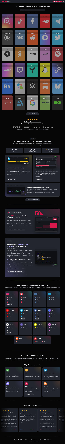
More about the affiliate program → (16, 229)
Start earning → (11, 179)
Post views (10, 304)
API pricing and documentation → (15, 271)
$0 (56, 1)
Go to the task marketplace (32, 199)
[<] (2, 420)
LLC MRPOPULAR (35, 441)
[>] (63, 420)
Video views (10, 302)
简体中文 (41, 439)
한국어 (45, 439)
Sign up (55, 219)
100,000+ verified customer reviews (32, 121)
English (15, 439)
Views (23, 302)
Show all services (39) (32, 113)
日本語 (49, 439)
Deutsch (33, 439)
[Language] (63, 1)
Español (20, 439)
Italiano (37, 439)
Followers (10, 297)
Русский (24, 439)
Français (28, 439)
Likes (9, 299)
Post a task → (39, 179)
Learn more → (29, 394)
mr (7, 1)
